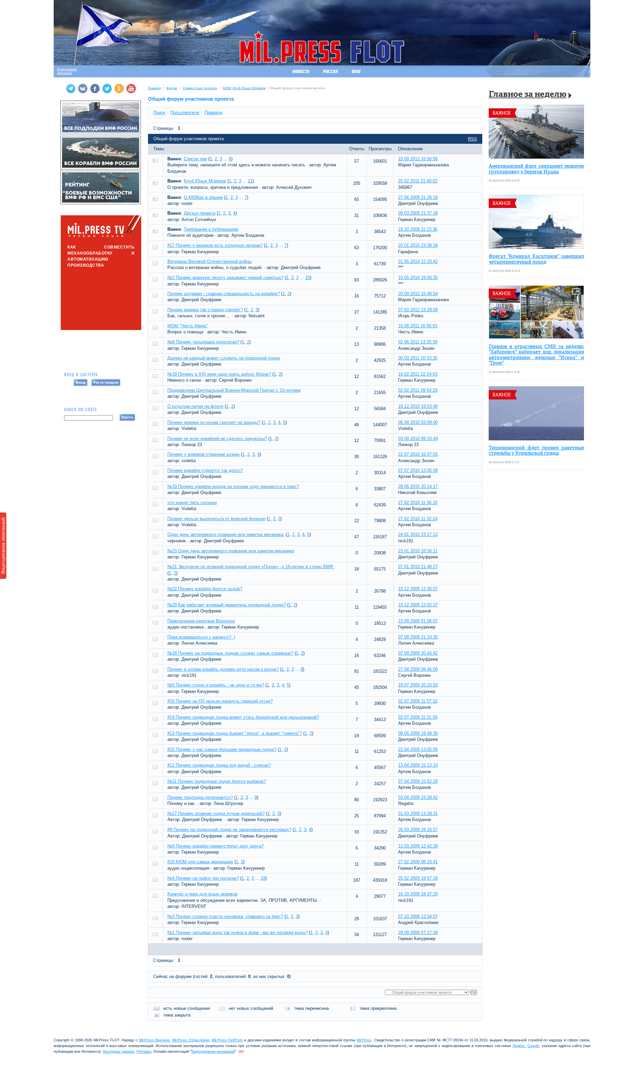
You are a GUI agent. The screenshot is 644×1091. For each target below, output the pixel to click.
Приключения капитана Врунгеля (201, 620)
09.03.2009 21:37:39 (418, 213)
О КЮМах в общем (203, 197)
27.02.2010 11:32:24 (417, 518)
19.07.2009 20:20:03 (418, 685)
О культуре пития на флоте (195, 406)
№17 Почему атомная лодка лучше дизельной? (216, 813)
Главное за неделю (528, 95)
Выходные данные (119, 1051)
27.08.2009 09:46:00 (418, 669)
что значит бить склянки (192, 502)
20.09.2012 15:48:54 (418, 293)
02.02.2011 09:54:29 (417, 390)
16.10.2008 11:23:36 (417, 229)
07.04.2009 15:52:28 (418, 781)
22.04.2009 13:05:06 (418, 749)
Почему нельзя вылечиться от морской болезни (216, 518)
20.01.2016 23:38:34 (418, 245)
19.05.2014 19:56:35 (418, 277)
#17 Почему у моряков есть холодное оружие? (215, 245)
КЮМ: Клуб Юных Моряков (244, 88)
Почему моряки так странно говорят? (205, 309)
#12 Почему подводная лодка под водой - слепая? (219, 765)
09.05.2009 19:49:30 (418, 733)
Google (533, 1046)
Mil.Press (364, 1040)
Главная (154, 88)
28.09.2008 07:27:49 (418, 932)
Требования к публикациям (211, 229)
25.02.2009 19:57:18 (418, 878)
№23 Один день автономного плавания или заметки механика (230, 550)
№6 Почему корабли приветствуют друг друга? (215, 846)
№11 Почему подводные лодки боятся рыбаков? (216, 781)
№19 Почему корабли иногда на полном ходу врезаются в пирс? (233, 486)
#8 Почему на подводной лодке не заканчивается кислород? (229, 829)
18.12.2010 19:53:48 (418, 406)
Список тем (195, 158)
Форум (171, 88)
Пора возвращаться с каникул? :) (201, 637)
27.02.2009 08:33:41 (418, 861)
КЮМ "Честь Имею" (187, 325)
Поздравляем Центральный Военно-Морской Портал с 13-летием (234, 390)
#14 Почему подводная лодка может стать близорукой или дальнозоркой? (243, 717)
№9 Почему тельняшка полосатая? (203, 341)
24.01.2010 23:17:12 (418, 534)
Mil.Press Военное (154, 1040)
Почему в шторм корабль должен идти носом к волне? (223, 669)
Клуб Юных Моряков (205, 180)
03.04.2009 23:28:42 (418, 797)
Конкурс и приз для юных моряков (202, 893)
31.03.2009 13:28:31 (418, 813)
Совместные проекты (200, 88)
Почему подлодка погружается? (200, 797)
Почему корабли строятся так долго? (205, 470)
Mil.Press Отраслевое (190, 1040)
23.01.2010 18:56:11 (417, 550)
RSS (472, 139)
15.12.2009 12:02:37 (418, 604)
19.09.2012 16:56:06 (418, 158)
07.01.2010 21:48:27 (418, 566)
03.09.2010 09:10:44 (418, 438)
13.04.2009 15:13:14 (418, 765)
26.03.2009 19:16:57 (418, 829)
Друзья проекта (199, 213)
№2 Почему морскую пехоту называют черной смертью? (225, 277)
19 (263, 878)
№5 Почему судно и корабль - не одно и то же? (215, 685)
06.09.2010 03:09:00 (418, 422)
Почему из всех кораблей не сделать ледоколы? (217, 438)
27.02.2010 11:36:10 (417, 502)
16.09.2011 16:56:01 (417, 325)
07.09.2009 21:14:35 (418, 637)
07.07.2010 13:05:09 (418, 470)
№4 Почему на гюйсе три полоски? (203, 878)
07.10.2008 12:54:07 (418, 916)
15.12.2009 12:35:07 (418, 588)
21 (250, 180)
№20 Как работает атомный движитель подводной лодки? (226, 604)
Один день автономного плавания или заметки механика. (225, 534)
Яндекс (519, 1046)
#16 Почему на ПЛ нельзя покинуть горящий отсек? (220, 701)
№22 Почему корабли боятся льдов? (204, 588)
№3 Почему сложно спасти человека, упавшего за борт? (225, 916)
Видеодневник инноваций (3, 545)
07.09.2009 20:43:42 (418, 653)
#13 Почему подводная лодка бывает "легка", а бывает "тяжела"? (234, 733)
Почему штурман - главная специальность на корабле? (223, 293)
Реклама (144, 1051)
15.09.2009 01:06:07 (418, 620)
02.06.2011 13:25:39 (417, 341)
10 (307, 277)
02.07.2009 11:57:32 (417, 701)
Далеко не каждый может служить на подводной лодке (223, 358)
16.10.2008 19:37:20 (418, 893)
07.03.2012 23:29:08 (418, 309)
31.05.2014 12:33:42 (418, 261)
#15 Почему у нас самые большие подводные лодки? (221, 749)
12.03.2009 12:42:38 (418, 846)
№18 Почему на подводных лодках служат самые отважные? (230, 653)
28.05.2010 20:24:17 (418, 486)
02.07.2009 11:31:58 (417, 717)
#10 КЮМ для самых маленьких (200, 861)
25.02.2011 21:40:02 (417, 180)
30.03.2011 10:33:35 (417, 358)
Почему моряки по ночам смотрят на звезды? (213, 422)
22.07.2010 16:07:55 (418, 454)
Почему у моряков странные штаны (203, 454)
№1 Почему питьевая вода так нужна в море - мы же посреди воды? (237, 932)
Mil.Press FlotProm (227, 1040)
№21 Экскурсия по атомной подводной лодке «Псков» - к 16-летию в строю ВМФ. (250, 566)
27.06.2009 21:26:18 (418, 197)
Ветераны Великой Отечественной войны (209, 261)
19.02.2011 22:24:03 (417, 374)
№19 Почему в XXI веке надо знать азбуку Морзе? (219, 374)
